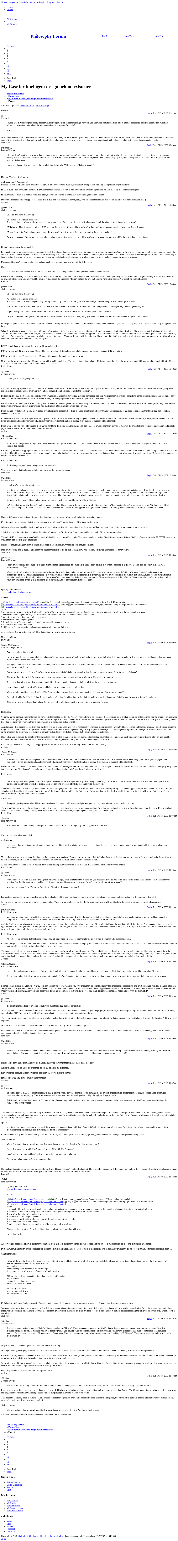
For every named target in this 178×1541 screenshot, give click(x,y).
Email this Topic (27, 105)
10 (8, 66)
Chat (9, 1490)
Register (51, 2)
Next (9, 73)
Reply (9, 80)
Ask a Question (13, 1482)
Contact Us (12, 1531)
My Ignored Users (15, 1508)
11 (8, 68)
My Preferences (13, 1505)
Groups (10, 9)
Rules (9, 1521)
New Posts (159, 36)
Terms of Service (40, 1536)
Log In (42, 2)
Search (60, 2)
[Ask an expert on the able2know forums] (20, 2)
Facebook (11, 1529)
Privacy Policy (56, 1536)
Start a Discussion (14, 1485)
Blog (9, 1524)
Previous (10, 46)
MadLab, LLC (24, 1536)
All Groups (12, 19)
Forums (10, 7)
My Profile (11, 1503)
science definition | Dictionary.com (16, 592)
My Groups (12, 24)
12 (8, 71)
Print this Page (42, 105)
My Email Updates (15, 1510)
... (7, 63)
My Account (12, 1500)
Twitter (10, 1526)
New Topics (130, 36)
